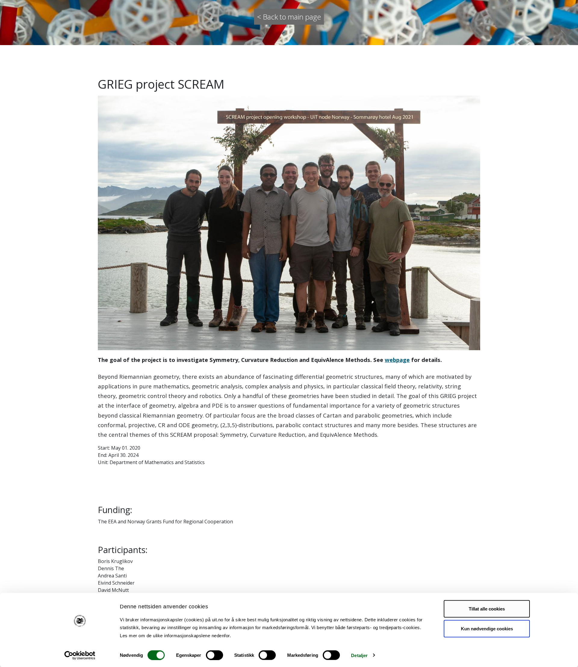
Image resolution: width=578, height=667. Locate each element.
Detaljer (359, 655)
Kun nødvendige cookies (487, 628)
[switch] (214, 655)
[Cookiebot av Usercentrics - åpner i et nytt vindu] (80, 655)
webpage (397, 359)
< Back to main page (289, 17)
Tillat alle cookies (487, 608)
